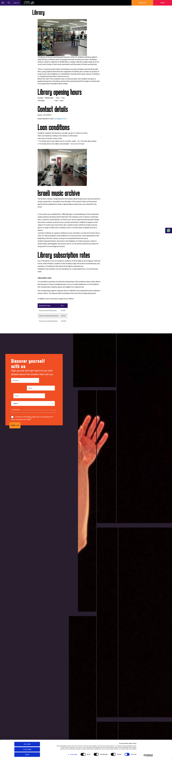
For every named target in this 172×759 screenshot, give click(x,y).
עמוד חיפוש (9, 3)
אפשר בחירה (27, 749)
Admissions (142, 3)
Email (16, 396)
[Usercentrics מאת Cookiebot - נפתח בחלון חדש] (148, 755)
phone (30, 388)
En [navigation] (16, 3)
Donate (162, 3)
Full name (15, 381)
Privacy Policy (31, 417)
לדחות (27, 754)
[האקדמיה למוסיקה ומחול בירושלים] (29, 2)
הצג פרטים (73, 754)
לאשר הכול (27, 744)
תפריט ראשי (2, 2)
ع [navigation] (14, 3)
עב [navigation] (18, 3)
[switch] (113, 754)
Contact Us (168, 230)
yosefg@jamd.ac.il (60, 119)
